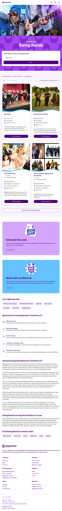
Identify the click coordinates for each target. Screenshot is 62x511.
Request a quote (37, 465)
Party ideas (35, 462)
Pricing (4, 486)
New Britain (17, 436)
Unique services (37, 486)
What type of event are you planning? (16, 53)
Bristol (41, 436)
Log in (33, 475)
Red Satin (7, 114)
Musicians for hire (7, 475)
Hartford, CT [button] (31, 42)
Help (33, 471)
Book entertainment (8, 471)
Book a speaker (7, 473)
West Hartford (7, 436)
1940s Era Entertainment (26, 303)
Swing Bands (27, 76)
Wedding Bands (26, 308)
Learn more (10, 287)
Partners (5, 465)
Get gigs (4, 484)
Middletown (33, 436)
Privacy (10, 500)
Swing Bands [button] (31, 45)
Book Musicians (6, 76)
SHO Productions (10, 173)
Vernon (25, 436)
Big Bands (38, 303)
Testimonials (6, 488)
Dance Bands (48, 303)
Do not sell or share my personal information (14, 503)
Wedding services (37, 488)
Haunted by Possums (41, 114)
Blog (3, 462)
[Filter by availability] (14, 80)
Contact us (35, 473)
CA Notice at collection (8, 502)
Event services (36, 484)
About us (5, 460)
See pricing (10, 249)
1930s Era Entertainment (10, 303)
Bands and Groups (18, 76)
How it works (36, 460)
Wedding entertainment (9, 478)
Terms (4, 500)
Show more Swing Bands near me (31, 210)
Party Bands (16, 308)
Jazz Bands (6, 308)
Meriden (48, 436)
